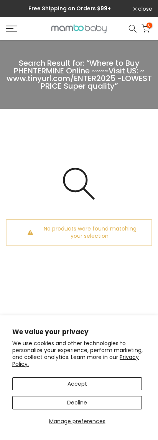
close (144, 8)
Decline (77, 402)
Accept (77, 384)
